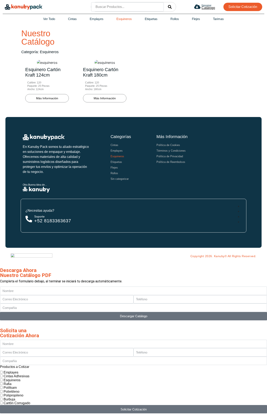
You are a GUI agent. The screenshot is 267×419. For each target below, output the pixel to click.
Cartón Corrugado (17, 403)
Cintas (72, 19)
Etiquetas (151, 19)
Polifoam (10, 387)
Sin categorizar (120, 178)
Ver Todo (49, 19)
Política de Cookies (168, 145)
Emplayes (96, 19)
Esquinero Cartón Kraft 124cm (42, 72)
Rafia (7, 384)
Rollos (174, 19)
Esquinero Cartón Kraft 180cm (100, 72)
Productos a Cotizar (14, 367)
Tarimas (218, 19)
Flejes (196, 19)
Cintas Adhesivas (16, 376)
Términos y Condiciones (171, 150)
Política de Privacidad (169, 156)
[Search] (170, 6)
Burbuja (9, 399)
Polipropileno (13, 395)
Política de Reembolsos (170, 162)
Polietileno (11, 391)
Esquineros (124, 19)
